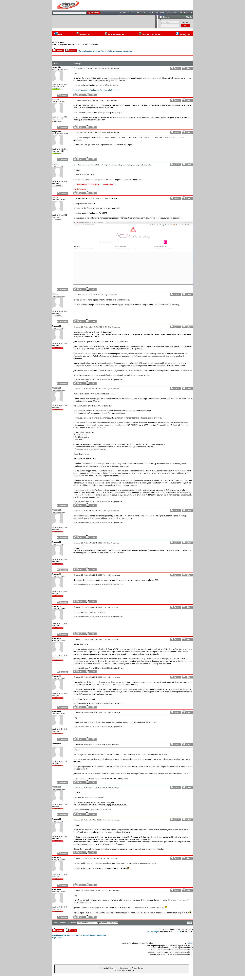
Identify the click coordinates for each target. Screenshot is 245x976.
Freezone (160, 13)
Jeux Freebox (172, 13)
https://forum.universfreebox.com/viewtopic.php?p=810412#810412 (100, 805)
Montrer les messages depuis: (65, 923)
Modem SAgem (58, 42)
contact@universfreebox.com (113, 413)
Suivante (94, 44)
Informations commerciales (120, 51)
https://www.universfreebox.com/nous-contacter (92, 406)
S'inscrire (189, 17)
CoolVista (104, 968)
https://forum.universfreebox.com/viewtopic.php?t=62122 (96, 90)
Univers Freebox (127, 970)
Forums (151, 13)
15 (83, 44)
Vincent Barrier (137, 968)
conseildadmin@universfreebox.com (136, 410)
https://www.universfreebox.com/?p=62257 (90, 213)
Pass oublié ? (185, 22)
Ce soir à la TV (186, 13)
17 (89, 44)
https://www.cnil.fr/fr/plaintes (84, 459)
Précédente (69, 44)
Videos (131, 13)
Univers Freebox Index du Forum (92, 51)
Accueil (123, 13)
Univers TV (141, 13)
